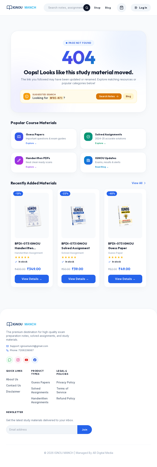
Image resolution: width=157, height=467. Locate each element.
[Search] (86, 7)
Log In (143, 7)
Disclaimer (13, 391)
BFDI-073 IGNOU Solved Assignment (75, 246)
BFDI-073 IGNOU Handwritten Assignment (27, 246)
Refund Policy (65, 398)
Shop (97, 7)
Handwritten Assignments (39, 400)
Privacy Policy (65, 382)
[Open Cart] (121, 7)
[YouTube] (26, 359)
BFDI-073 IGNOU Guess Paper (121, 246)
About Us (12, 379)
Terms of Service (62, 390)
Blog (108, 7)
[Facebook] (34, 359)
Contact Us (13, 385)
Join (84, 429)
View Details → (32, 278)
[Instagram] (18, 359)
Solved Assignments (39, 390)
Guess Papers (40, 382)
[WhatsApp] (9, 359)
